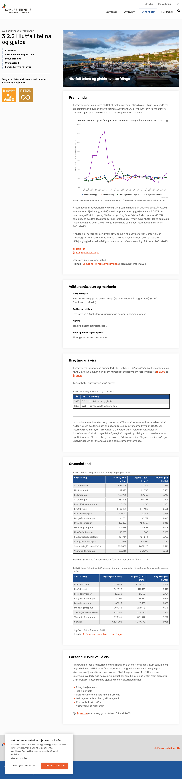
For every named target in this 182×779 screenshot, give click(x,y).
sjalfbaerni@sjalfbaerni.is (167, 748)
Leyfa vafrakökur (54, 766)
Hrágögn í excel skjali (87, 252)
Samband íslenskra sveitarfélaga (101, 263)
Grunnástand (12, 63)
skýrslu (84, 713)
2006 (79, 375)
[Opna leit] (178, 11)
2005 (162, 371)
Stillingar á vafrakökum (24, 766)
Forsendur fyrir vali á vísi (18, 67)
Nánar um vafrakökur (19, 758)
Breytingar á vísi (13, 58)
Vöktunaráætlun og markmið (19, 54)
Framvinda (10, 50)
